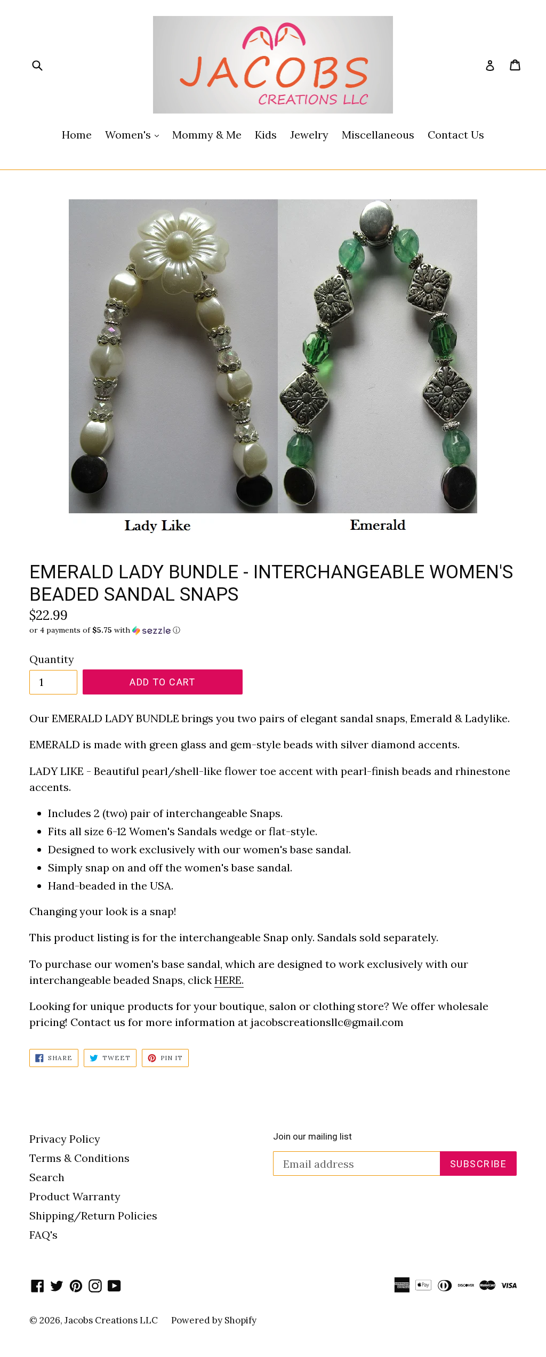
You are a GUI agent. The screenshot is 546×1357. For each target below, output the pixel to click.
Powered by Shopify (213, 1320)
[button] (273, 630)
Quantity (51, 659)
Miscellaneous (378, 134)
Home (77, 134)
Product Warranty (75, 1196)
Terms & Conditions (79, 1158)
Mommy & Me (207, 134)
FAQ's (43, 1234)
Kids (266, 134)
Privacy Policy (64, 1138)
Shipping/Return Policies (93, 1215)
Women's (134, 134)
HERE (228, 980)
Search (47, 1177)
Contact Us (456, 134)
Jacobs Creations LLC (111, 1320)
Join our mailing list (312, 1136)
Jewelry (309, 134)
